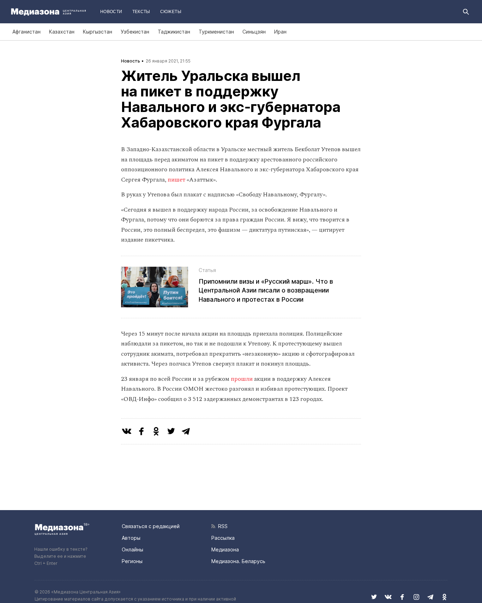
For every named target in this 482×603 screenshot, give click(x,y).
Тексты (141, 11)
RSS (221, 526)
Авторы (131, 538)
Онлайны (132, 549)
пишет (176, 179)
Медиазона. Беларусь (238, 561)
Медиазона (225, 549)
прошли (242, 379)
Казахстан (61, 32)
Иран (280, 32)
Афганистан (26, 32)
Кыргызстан (97, 32)
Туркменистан (216, 32)
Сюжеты (170, 11)
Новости (111, 11)
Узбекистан (135, 32)
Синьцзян (254, 32)
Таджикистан (174, 32)
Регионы (132, 561)
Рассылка (223, 538)
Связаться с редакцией (151, 526)
